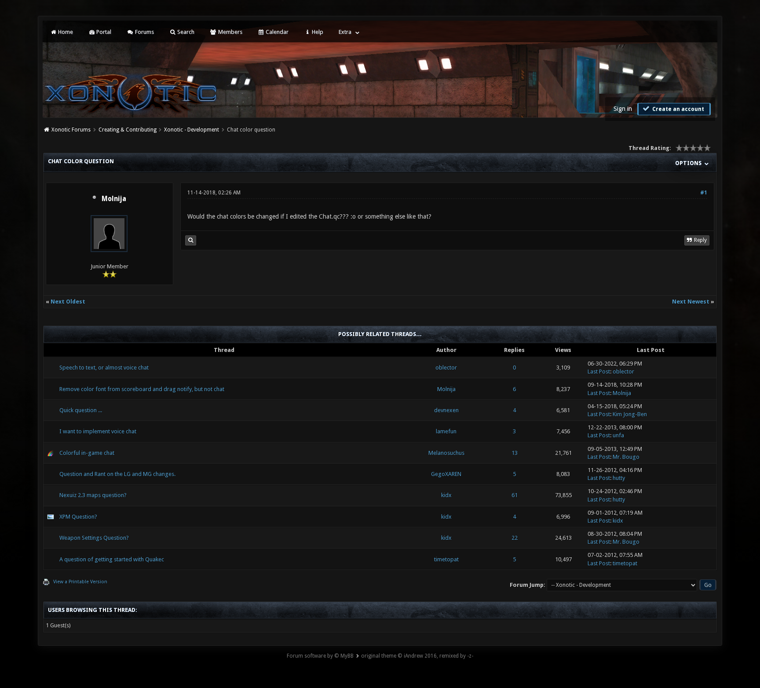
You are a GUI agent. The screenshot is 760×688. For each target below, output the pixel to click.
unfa (618, 435)
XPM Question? (78, 516)
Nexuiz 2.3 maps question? (93, 495)
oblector (446, 367)
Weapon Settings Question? (94, 537)
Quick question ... (80, 410)
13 (515, 453)
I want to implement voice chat (97, 431)
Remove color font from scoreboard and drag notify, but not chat (141, 389)
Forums (144, 32)
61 (515, 495)
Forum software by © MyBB (320, 656)
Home (65, 32)
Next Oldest (68, 301)
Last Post (599, 371)
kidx (446, 495)
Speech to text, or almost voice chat (104, 367)
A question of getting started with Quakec (111, 559)
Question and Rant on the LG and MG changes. (117, 474)
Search (185, 32)
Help (317, 32)
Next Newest (690, 301)
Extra (345, 32)
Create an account (677, 109)
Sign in (623, 108)
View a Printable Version (80, 582)
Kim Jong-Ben (630, 414)
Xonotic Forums (71, 130)
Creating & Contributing (128, 130)
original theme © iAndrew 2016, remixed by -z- (417, 656)
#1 (703, 193)
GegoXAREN (446, 474)
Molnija (114, 199)
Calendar (276, 32)
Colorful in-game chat (86, 453)
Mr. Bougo (626, 457)
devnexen (446, 410)
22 (515, 537)
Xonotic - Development (191, 130)
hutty (619, 478)
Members (229, 32)
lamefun (446, 431)
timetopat (446, 559)
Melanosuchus (446, 453)
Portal (103, 32)
